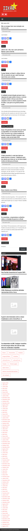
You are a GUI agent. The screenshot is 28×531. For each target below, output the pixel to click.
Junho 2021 (5, 485)
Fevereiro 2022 (5, 476)
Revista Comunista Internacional (10, 371)
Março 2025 (5, 414)
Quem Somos (6, 367)
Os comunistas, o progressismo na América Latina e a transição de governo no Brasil (12, 218)
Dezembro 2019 (6, 518)
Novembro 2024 (6, 421)
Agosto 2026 (5, 382)
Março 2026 (5, 392)
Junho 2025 (5, 408)
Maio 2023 (4, 454)
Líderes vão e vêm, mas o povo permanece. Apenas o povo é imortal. (12, 51)
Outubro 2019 (5, 522)
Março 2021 (5, 491)
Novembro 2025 (6, 399)
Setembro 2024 (6, 425)
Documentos (12, 352)
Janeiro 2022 (5, 478)
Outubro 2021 (5, 482)
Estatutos (20, 352)
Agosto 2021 (5, 483)
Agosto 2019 (5, 526)
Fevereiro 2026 (5, 393)
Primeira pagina (13, 363)
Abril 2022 (4, 472)
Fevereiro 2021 (5, 493)
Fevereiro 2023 (5, 460)
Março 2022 (5, 474)
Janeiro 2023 (5, 461)
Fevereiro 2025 (5, 416)
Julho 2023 (4, 450)
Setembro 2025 (6, 403)
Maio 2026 (4, 388)
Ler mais (4, 42)
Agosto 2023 (5, 449)
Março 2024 (5, 436)
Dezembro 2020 (6, 496)
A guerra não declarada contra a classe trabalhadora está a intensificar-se (12, 318)
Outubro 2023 (5, 445)
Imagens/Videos (6, 356)
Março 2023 (5, 458)
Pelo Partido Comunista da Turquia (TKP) (13, 272)
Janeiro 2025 (5, 417)
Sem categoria (10, 126)
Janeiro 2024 (5, 439)
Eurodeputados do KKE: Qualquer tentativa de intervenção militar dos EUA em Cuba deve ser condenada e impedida (13, 346)
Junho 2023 (5, 452)
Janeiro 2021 (5, 494)
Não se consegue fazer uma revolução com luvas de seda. (12, 27)
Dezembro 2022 (6, 463)
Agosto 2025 (5, 405)
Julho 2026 (4, 384)
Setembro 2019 (6, 524)
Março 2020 (5, 513)
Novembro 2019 (6, 520)
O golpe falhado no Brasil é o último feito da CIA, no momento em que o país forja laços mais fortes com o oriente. (13, 75)
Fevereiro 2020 (5, 515)
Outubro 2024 (5, 423)
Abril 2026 (4, 390)
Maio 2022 (4, 471)
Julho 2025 (4, 406)
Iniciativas (15, 356)
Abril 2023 (4, 456)
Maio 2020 (4, 509)
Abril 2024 (4, 434)
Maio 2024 (4, 432)
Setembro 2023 (6, 447)
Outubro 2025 (5, 401)
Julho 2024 (4, 428)
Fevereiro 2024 (5, 438)
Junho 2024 (5, 430)
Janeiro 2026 (5, 395)
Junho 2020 (5, 507)
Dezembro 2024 (6, 419)
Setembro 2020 (6, 502)
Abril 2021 (4, 489)
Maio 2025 (4, 410)
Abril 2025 (4, 412)
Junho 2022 (5, 469)
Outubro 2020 (5, 500)
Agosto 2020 (5, 504)
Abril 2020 (4, 511)
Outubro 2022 (5, 467)
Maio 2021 (4, 487)
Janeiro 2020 (5, 516)
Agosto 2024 (5, 427)
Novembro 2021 (6, 480)
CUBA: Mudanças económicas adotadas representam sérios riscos (12, 291)
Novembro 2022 (6, 465)
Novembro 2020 (6, 498)
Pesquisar (3, 246)
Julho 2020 (4, 505)
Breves (3, 46)
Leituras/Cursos (6, 360)
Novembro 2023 (6, 443)
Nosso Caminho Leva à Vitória (9, 190)
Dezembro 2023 (6, 441)
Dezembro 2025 (6, 397)
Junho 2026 (5, 386)
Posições (4, 213)
